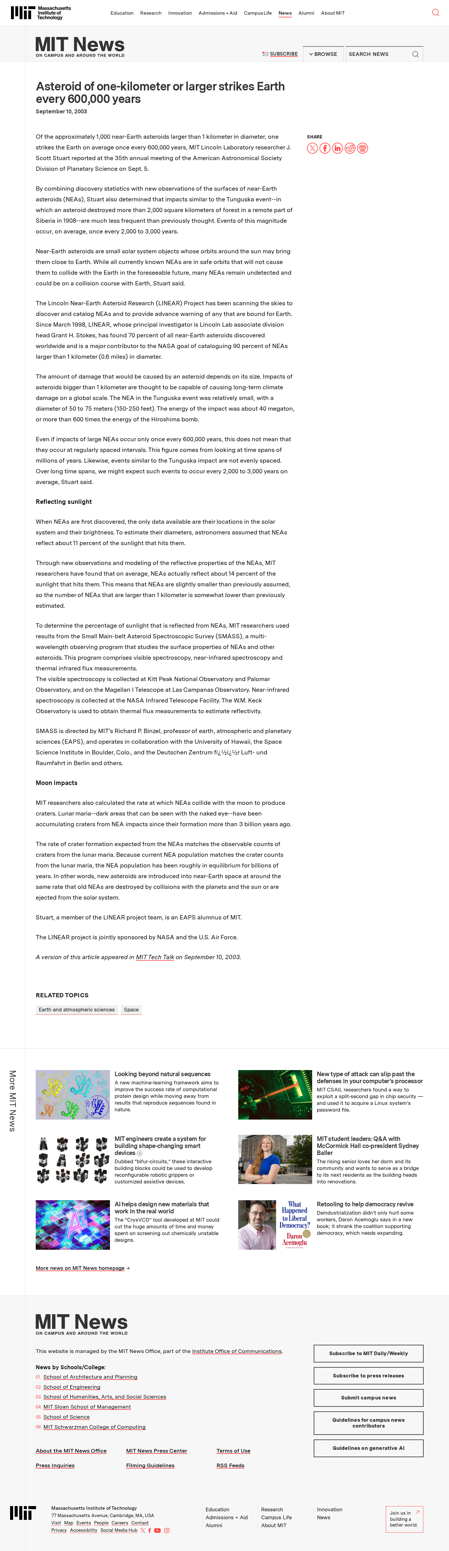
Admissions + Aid (218, 13)
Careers (119, 1523)
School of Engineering (71, 1387)
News (285, 13)
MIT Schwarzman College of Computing (94, 1427)
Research (151, 13)
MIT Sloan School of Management (87, 1406)
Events (83, 1523)
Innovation (180, 13)
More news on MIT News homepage (80, 1268)
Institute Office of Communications (237, 1351)
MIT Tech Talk (155, 957)
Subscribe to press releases (368, 1376)
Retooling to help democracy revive (365, 1204)
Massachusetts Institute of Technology (94, 1508)
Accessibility (83, 1530)
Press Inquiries (55, 1465)
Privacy (59, 1530)
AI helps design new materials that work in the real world (162, 1208)
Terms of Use (233, 1450)
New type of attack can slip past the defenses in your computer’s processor (370, 1077)
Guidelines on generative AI (369, 1448)
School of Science (66, 1417)
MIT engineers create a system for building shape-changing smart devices (160, 1146)
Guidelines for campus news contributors (368, 1423)
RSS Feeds (230, 1465)
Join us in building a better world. (404, 1519)
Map (68, 1523)
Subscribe (284, 54)
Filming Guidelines (150, 1465)
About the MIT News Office (71, 1450)
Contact (140, 1523)
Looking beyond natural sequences (163, 1074)
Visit (56, 1523)
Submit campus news (368, 1398)
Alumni (306, 13)
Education (122, 13)
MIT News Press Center (156, 1450)
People (101, 1523)
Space (131, 1010)
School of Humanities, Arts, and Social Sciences (104, 1396)
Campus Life (258, 13)
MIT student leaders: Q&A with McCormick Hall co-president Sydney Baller (368, 1146)
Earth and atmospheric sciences (77, 1010)
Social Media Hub (118, 1530)
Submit (415, 54)
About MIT (333, 13)
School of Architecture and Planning (90, 1376)
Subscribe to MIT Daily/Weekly (368, 1353)
